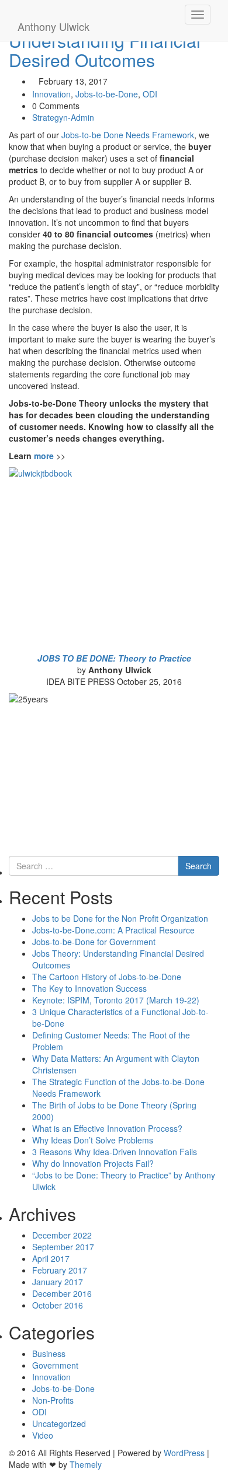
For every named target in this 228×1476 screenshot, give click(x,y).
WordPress (184, 1452)
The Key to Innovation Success (89, 988)
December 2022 (62, 1235)
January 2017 (57, 1282)
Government (55, 1365)
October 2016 (57, 1305)
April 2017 (51, 1258)
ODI (150, 94)
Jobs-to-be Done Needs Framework (127, 135)
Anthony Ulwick (53, 26)
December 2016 (62, 1293)
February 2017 (59, 1270)
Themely (86, 1464)
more (44, 455)
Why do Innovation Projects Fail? (93, 1163)
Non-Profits (53, 1400)
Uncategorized (59, 1423)
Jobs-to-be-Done (106, 94)
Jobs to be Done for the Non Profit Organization (120, 918)
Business (48, 1353)
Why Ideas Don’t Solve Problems (92, 1140)
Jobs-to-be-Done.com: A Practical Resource (113, 930)
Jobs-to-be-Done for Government (94, 941)
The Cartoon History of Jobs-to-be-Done (106, 976)
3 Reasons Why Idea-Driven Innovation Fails (114, 1151)
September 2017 (63, 1247)
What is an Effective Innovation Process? (107, 1128)
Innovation (51, 94)
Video (42, 1435)
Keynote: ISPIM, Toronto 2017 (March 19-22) (115, 1000)
